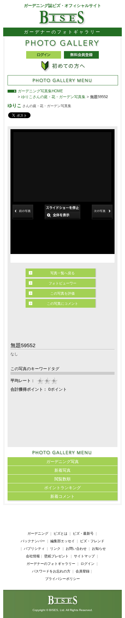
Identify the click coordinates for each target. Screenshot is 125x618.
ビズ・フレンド (92, 541)
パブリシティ (34, 549)
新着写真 (62, 470)
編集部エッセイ (62, 541)
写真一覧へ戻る (62, 273)
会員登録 (83, 571)
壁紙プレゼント (56, 556)
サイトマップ (84, 556)
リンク (55, 549)
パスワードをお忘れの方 (51, 571)
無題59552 (99, 97)
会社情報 (33, 556)
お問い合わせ (76, 549)
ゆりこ (15, 105)
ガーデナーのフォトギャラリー (50, 564)
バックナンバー (33, 541)
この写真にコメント (62, 304)
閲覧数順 (62, 479)
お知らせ (99, 549)
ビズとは (60, 533)
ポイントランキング (62, 487)
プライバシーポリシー (62, 579)
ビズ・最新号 (83, 533)
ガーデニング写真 (62, 461)
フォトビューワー (62, 283)
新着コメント (62, 496)
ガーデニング (37, 533)
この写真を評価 (62, 293)
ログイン (87, 564)
